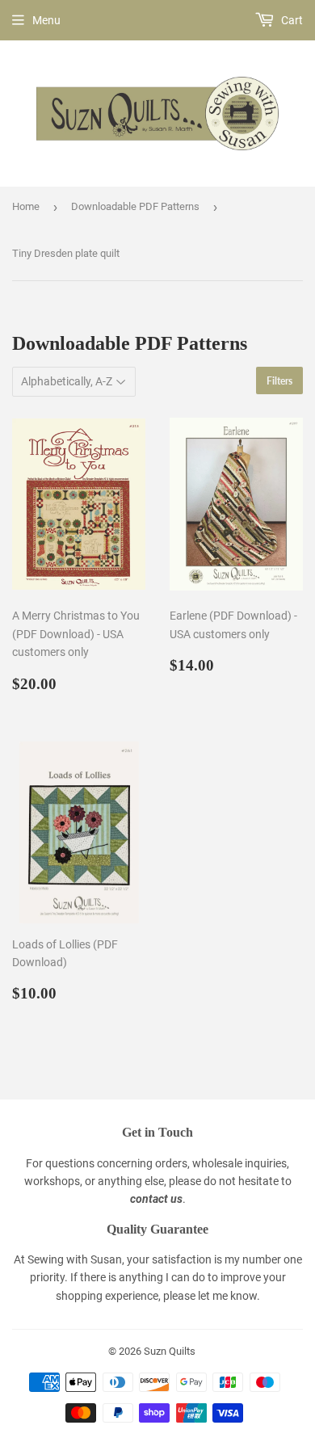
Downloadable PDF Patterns (135, 206)
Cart (291, 20)
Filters (279, 381)
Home (26, 206)
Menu (46, 20)
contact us (156, 1198)
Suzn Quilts (169, 1351)
